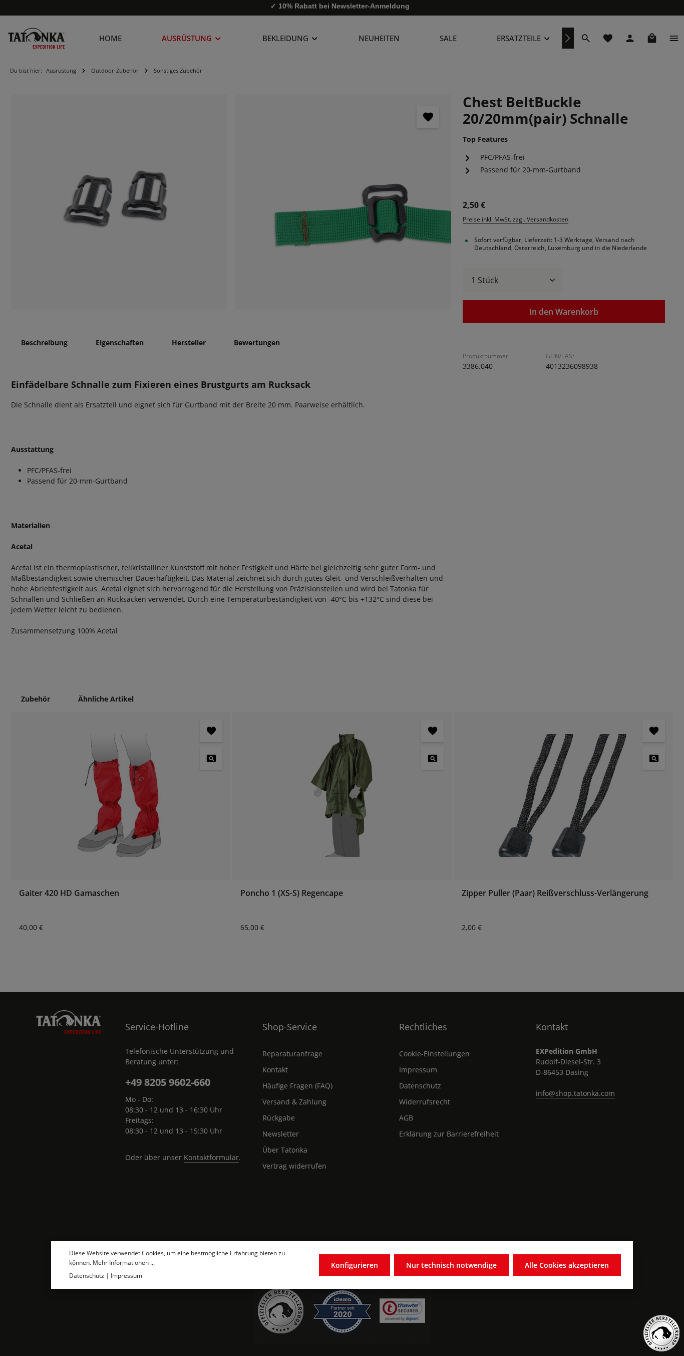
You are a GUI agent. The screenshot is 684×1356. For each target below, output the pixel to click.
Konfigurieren (354, 1264)
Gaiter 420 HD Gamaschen (69, 893)
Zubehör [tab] (35, 699)
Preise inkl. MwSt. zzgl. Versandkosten (515, 218)
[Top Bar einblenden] (674, 38)
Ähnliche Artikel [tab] (106, 699)
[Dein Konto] (630, 38)
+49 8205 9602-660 (167, 1082)
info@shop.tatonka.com (575, 1093)
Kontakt (275, 1069)
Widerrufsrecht (424, 1101)
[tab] (44, 342)
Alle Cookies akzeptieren (567, 1264)
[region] (231, 202)
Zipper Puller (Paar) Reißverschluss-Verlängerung (555, 893)
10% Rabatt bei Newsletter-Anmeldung (344, 8)
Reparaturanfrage (292, 1053)
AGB (406, 1117)
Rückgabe (278, 1117)
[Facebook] (316, 1210)
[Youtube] (342, 1210)
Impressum (418, 1069)
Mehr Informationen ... (124, 1262)
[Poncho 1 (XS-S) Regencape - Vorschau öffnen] (432, 758)
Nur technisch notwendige (451, 1264)
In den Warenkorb (563, 311)
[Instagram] (368, 1210)
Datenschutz (420, 1085)
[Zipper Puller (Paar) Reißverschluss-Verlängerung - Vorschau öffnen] (653, 758)
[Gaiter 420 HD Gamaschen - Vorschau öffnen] (211, 758)
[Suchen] (586, 38)
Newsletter (280, 1134)
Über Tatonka (284, 1150)
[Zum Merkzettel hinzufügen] (428, 117)
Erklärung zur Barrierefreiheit (449, 1134)
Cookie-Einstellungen (434, 1053)
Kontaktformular (211, 1157)
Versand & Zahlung (294, 1101)
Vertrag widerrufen (294, 1166)
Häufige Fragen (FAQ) (297, 1085)
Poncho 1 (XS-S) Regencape (291, 893)
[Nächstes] (568, 38)
